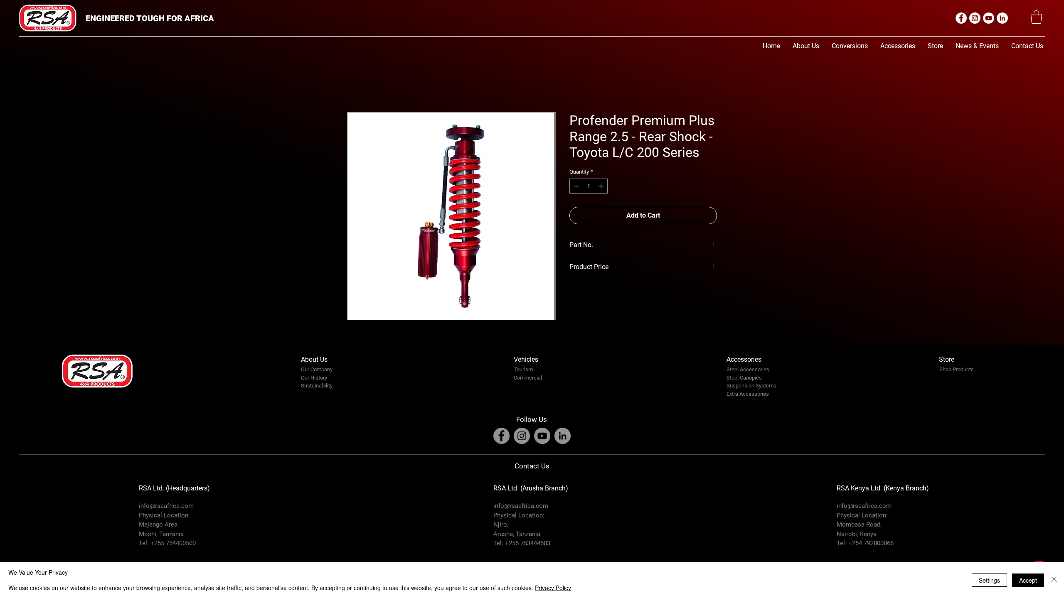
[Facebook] (961, 18)
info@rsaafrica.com (166, 506)
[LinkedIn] (1002, 18)
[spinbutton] (589, 186)
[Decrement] (576, 186)
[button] (1036, 17)
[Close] (1054, 580)
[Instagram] (974, 18)
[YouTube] (988, 18)
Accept (1028, 580)
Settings (989, 580)
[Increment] (602, 186)
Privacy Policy (553, 587)
